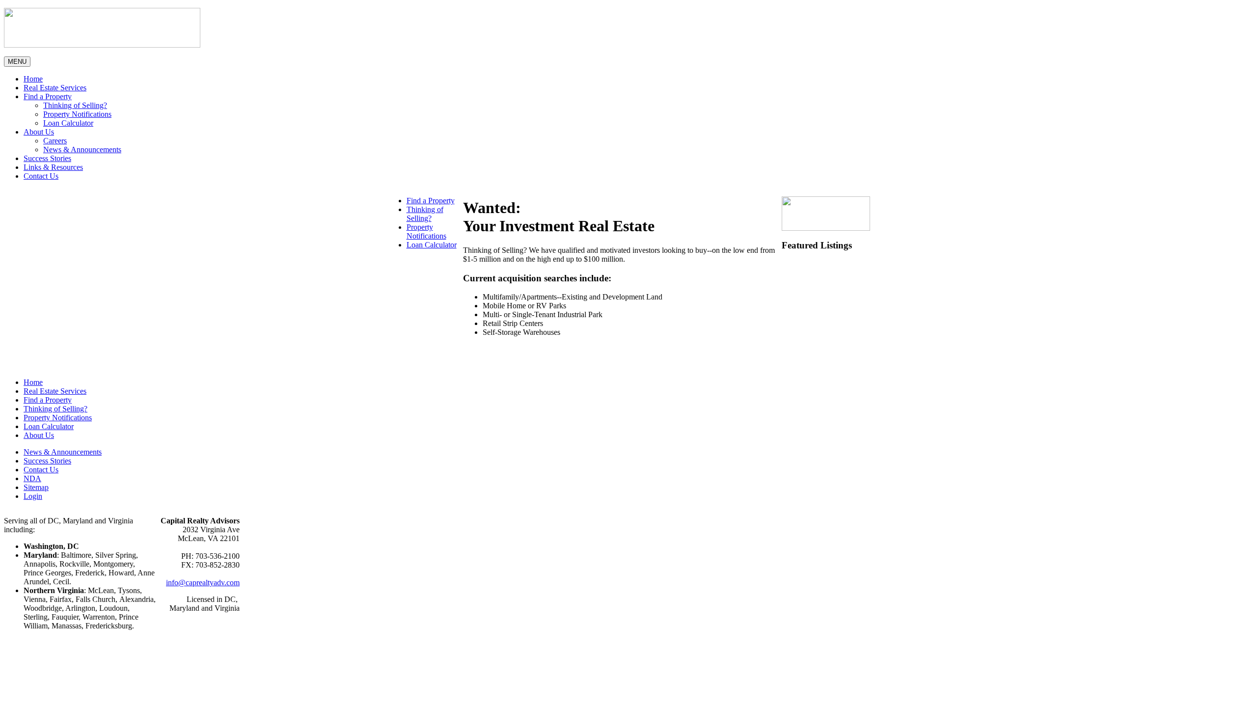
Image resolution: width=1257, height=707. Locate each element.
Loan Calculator (68, 123)
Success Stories (47, 158)
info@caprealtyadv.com (203, 582)
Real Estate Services (55, 87)
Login (33, 496)
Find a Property (48, 96)
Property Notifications (77, 114)
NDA (32, 478)
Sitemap (36, 487)
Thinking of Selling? (75, 105)
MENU (17, 61)
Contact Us (41, 176)
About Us (39, 132)
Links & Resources (53, 167)
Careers (55, 140)
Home (33, 79)
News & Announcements (82, 149)
